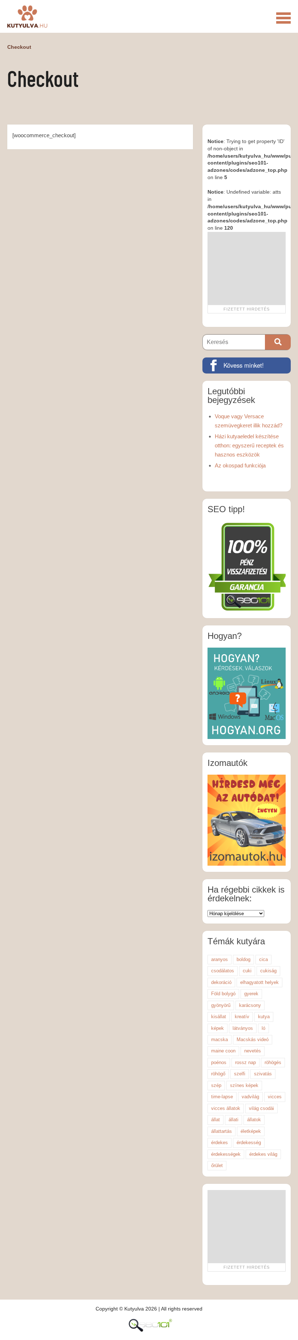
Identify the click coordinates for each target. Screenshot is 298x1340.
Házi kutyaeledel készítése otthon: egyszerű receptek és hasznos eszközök (249, 445)
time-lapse (222, 1096)
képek (217, 1028)
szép (216, 1085)
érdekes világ (263, 1154)
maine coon (223, 1051)
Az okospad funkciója (240, 465)
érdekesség (249, 1142)
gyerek (251, 993)
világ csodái (261, 1108)
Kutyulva (27, 16)
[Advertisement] (247, 268)
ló (263, 1028)
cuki (247, 970)
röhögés (273, 1062)
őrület (217, 1165)
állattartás (221, 1131)
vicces (275, 1096)
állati (233, 1119)
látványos (243, 1028)
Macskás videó (253, 1039)
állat (215, 1119)
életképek (251, 1131)
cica (263, 959)
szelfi (239, 1073)
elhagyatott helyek (259, 982)
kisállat (218, 1016)
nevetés (252, 1051)
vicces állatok (225, 1108)
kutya (264, 1016)
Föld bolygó (223, 993)
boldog (243, 959)
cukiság (268, 970)
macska (219, 1039)
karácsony (250, 1005)
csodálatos (222, 970)
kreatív (242, 1016)
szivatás (263, 1073)
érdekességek (226, 1154)
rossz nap (245, 1062)
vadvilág (250, 1096)
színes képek (244, 1085)
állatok (254, 1119)
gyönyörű (220, 1005)
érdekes (219, 1142)
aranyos (219, 959)
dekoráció (221, 982)
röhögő (218, 1073)
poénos (218, 1062)
